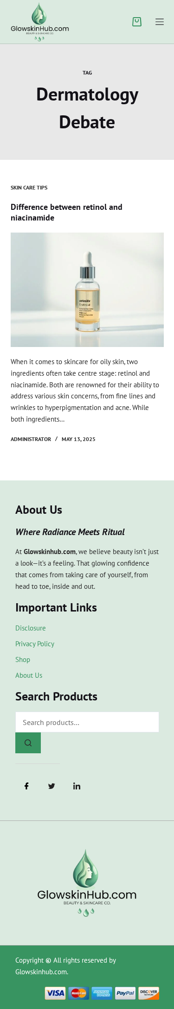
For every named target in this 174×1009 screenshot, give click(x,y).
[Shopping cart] (137, 21)
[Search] (28, 742)
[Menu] (159, 22)
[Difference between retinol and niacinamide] (87, 290)
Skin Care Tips (29, 187)
